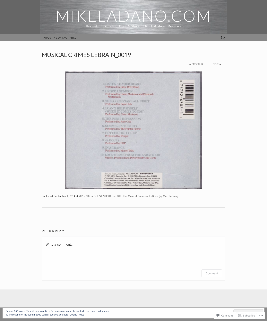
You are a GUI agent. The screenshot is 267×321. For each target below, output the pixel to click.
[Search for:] (223, 37)
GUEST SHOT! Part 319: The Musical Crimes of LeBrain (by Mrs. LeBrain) (136, 196)
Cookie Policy (77, 314)
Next (217, 64)
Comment (212, 273)
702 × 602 (84, 196)
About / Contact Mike (60, 37)
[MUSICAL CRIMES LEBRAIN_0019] (133, 130)
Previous (196, 64)
